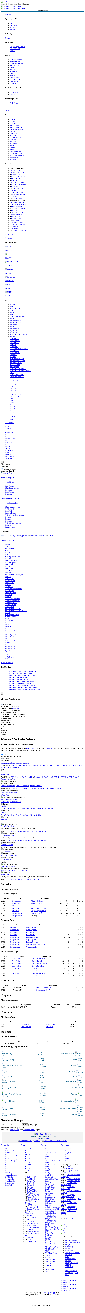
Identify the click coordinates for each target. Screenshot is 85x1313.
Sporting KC (31, 1241)
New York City (32, 1189)
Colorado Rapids (17, 214)
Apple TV (13, 331)
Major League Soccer (17, 47)
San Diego (31, 1237)
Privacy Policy (15, 1130)
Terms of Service (29, 1130)
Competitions (6, 498)
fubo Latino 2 (14, 391)
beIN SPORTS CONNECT (51, 766)
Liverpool (13, 123)
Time (14, 469)
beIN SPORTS (15, 309)
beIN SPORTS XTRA (18, 369)
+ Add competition (11, 503)
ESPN (12, 313)
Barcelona (13, 133)
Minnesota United (33, 1231)
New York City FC (17, 182)
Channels (8, 238)
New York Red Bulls (18, 184)
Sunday (12, 29)
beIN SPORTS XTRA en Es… (16, 611)
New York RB (32, 1191)
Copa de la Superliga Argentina (37, 944)
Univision (13, 355)
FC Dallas (14, 210)
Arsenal (12, 119)
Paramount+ (14, 333)
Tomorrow (13, 25)
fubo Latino (14, 389)
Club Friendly (14, 103)
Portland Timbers (17, 218)
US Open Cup (15, 49)
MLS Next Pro (15, 397)
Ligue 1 (12, 73)
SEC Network (15, 407)
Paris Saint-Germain (17, 155)
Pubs (67, 1257)
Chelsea (12, 121)
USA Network (15, 341)
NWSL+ (13, 403)
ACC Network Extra (17, 359)
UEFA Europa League (13, 523)
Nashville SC (15, 170)
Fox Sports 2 (14, 329)
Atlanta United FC (18, 198)
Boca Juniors (16, 708)
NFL (71, 1273)
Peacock (13, 357)
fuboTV (12, 337)
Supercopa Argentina (8, 866)
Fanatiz (12, 305)
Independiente (17, 913)
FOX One (13, 387)
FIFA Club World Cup (9, 855)
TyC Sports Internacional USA (11, 799)
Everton (12, 131)
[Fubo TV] (5, 536)
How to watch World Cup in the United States (25, 879)
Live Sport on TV (71, 1271)
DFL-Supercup (15, 77)
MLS (7, 440)
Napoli (12, 145)
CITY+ (12, 379)
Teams (7, 111)
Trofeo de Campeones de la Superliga (14, 870)
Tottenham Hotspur (16, 129)
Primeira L (9, 454)
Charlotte (30, 1187)
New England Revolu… (19, 176)
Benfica (12, 147)
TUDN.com (14, 417)
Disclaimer (69, 1251)
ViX (11, 419)
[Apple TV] (22, 536)
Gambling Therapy (48, 1293)
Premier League (15, 65)
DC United (15, 186)
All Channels (9, 423)
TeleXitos (13, 413)
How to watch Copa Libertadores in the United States (27, 840)
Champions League (16, 59)
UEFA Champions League (14, 515)
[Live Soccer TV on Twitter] (71, 1231)
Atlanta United (32, 1207)
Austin (29, 1239)
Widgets (68, 1245)
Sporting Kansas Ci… (19, 230)
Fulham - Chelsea (73, 1181)
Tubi (11, 415)
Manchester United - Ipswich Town (69, 1208)
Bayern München (16, 151)
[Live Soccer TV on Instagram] (71, 1235)
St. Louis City (31, 1221)
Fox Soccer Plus (15, 321)
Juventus (13, 139)
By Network (5, 756)
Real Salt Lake (16, 216)
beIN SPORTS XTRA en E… (20, 371)
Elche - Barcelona (73, 1179)
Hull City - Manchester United (68, 1168)
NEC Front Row (15, 401)
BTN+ (12, 373)
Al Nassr (13, 159)
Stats (2, 728)
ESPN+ (12, 327)
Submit (25, 1124)
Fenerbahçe (14, 157)
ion (11, 393)
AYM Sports (14, 367)
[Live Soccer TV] (7, 2)
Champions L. (10, 432)
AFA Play (4, 819)
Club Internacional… (18, 172)
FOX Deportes (15, 353)
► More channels (7, 663)
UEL (7, 434)
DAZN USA (14, 343)
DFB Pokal (14, 81)
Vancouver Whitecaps (29, 1212)
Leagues (8, 38)
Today (12, 23)
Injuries (3, 734)
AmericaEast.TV (16, 363)
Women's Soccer (71, 1241)
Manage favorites (8, 473)
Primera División (36, 786)
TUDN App (32, 788)
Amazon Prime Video (17, 361)
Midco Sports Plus (16, 395)
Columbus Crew (33, 1199)
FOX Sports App (75, 777)
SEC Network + (15, 409)
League (6, 469)
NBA (67, 1273)
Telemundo (14, 347)
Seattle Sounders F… (19, 224)
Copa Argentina (47, 808)
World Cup (5, 774)
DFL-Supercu (10, 456)
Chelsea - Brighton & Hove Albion (71, 1200)
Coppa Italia (14, 83)
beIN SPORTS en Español (14, 575)
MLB (67, 1275)
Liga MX (13, 94)
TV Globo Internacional (13, 589)
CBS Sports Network (17, 317)
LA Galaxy (16, 220)
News (7, 426)
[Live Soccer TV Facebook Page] (71, 1227)
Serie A (12, 69)
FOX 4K (57, 777)
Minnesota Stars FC (19, 222)
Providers (68, 1255)
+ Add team (9, 482)
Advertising (69, 1247)
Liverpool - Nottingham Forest (68, 1196)
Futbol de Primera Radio (9, 793)
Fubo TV (68, 1151)
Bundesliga (14, 71)
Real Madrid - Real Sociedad (69, 1184)
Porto (12, 149)
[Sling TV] (14, 536)
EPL (7, 444)
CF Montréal (16, 196)
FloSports (13, 385)
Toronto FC (16, 190)
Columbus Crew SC (19, 192)
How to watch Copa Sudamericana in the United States (28, 831)
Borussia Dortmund (16, 153)
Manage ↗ (10, 478)
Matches (8, 14)
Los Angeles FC (17, 206)
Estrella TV (14, 381)
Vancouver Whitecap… (19, 204)
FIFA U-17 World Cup (44, 988)
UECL (7, 436)
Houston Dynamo (17, 202)
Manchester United (16, 127)
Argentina (49, 748)
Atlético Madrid (15, 137)
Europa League (15, 61)
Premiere (13, 405)
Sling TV (68, 1149)
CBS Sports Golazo (17, 375)
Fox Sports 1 (14, 325)
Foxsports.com (6, 779)
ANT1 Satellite (15, 365)
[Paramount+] (33, 536)
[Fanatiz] (42, 536)
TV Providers (65, 1145)
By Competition (15, 756)
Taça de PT (9, 458)
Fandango (13, 383)
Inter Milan (13, 141)
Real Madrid (14, 135)
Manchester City (15, 125)
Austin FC (15, 228)
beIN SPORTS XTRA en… (50, 1222)
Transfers (4, 732)
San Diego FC (17, 226)
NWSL (12, 51)
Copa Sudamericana (8, 763)
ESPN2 (12, 319)
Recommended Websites (70, 1260)
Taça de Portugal (15, 79)
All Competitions (11, 107)
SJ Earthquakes (32, 1217)
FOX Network (16, 777)
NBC (12, 315)
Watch (3, 726)
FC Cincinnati (16, 178)
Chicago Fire (15, 174)
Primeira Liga (14, 75)
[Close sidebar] (2, 693)
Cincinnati (30, 1185)
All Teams (9, 234)
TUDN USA (14, 339)
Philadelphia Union (19, 194)
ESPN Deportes (15, 323)
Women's (8, 428)
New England (31, 1183)
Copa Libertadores (22, 763)
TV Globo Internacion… (50, 1196)
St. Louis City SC (17, 212)
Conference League (16, 63)
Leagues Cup (14, 92)
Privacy (67, 1249)
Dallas (29, 1219)
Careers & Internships (72, 1253)
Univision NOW (53, 788)
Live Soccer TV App (72, 1243)
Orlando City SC (18, 188)
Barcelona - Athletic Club (68, 1188)
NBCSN (13, 345)
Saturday (13, 27)
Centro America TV (17, 377)
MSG (12, 399)
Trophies (4, 730)
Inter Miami (31, 1179)
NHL (76, 1273)
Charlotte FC (15, 180)
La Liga (12, 67)
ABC (12, 307)
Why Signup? (34, 1125)
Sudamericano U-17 (43, 990)
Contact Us (69, 1267)
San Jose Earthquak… (19, 208)
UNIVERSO (14, 351)
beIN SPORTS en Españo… (20, 335)
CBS (11, 311)
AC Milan (13, 143)
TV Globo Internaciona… (19, 349)
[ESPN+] (49, 536)
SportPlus (13, 411)
